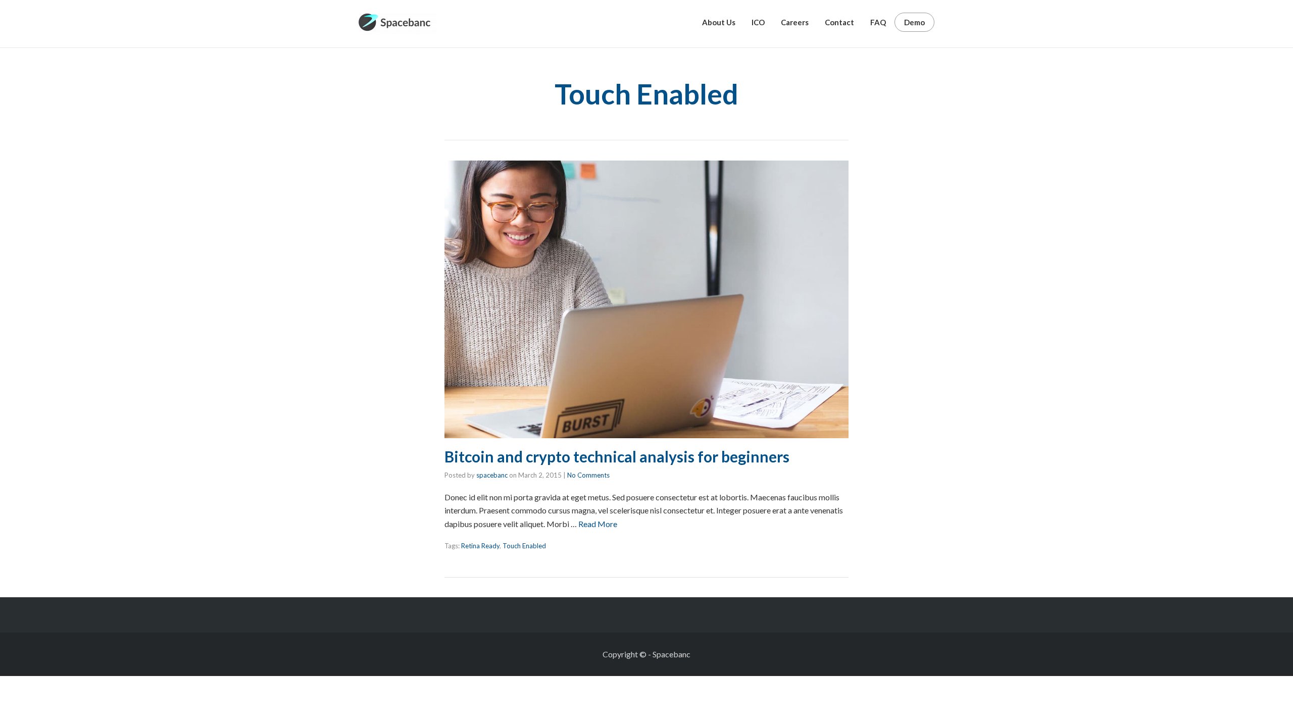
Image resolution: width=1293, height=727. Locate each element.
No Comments (588, 475)
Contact (839, 22)
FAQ (878, 22)
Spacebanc (671, 654)
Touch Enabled (524, 546)
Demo (914, 22)
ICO (758, 22)
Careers (795, 22)
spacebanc (492, 475)
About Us (718, 22)
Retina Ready (480, 546)
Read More (597, 524)
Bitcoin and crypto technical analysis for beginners (616, 456)
